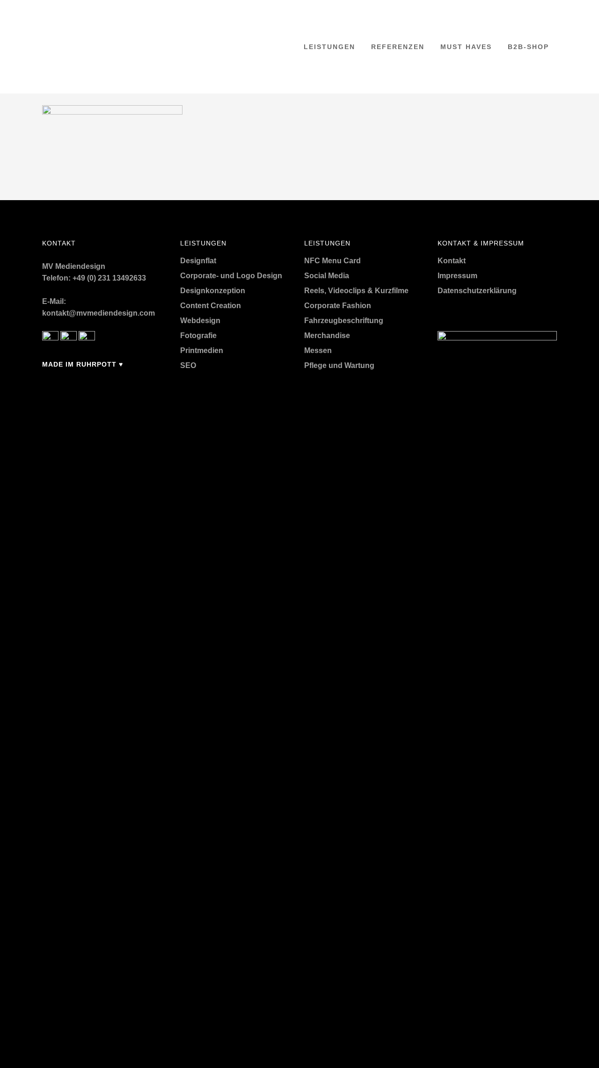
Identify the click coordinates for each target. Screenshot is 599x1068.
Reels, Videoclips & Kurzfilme (356, 291)
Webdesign (200, 321)
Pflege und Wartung (339, 365)
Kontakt (452, 261)
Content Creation (210, 306)
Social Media (326, 276)
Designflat (198, 261)
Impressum (457, 276)
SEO (188, 365)
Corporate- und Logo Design (231, 276)
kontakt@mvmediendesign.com (98, 313)
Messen (318, 350)
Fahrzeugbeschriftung (343, 321)
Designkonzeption (212, 291)
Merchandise (327, 335)
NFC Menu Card (332, 261)
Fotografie (198, 335)
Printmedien (201, 350)
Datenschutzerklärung (477, 291)
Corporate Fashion (337, 306)
